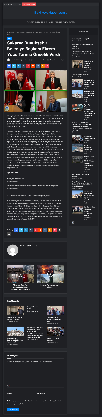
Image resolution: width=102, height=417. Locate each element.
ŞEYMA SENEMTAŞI (16, 60)
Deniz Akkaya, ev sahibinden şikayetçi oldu (54, 319)
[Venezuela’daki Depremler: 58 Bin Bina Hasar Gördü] (15, 331)
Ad (8, 386)
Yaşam (65, 22)
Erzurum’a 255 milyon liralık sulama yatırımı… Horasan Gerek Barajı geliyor (32, 185)
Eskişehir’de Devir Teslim (80, 75)
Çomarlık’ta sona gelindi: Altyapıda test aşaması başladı (89, 196)
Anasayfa (30, 22)
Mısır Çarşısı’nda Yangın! (15, 178)
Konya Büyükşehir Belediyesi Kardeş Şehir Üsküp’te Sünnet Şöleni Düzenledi (82, 184)
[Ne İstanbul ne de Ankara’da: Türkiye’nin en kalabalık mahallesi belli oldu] (77, 159)
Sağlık (51, 22)
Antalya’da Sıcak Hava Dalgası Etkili (88, 147)
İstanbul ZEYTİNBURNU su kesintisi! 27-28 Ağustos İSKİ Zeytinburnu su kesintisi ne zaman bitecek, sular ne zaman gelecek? (82, 127)
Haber (37, 22)
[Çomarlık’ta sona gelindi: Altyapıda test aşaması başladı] (77, 194)
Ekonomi (44, 22)
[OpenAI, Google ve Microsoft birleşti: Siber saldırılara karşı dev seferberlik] (77, 107)
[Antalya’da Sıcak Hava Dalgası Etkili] (77, 148)
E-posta (10, 393)
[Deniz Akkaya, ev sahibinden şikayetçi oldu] (55, 310)
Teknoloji (58, 22)
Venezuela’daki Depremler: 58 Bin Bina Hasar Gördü (15, 340)
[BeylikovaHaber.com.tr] (51, 12)
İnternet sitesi (41, 393)
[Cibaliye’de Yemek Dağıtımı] (55, 331)
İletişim (72, 22)
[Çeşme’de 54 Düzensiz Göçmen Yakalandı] (15, 310)
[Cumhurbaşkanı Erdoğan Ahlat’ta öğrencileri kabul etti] (77, 210)
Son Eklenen (83, 31)
